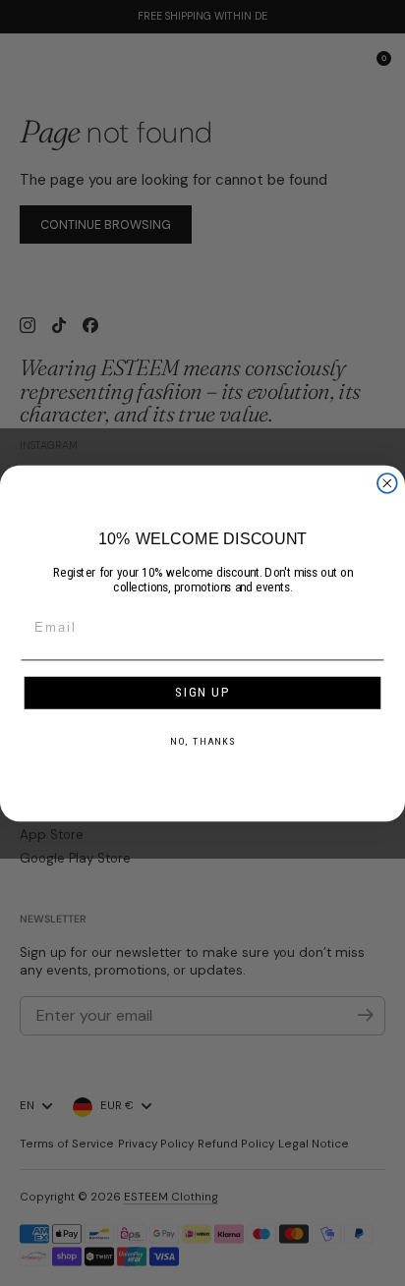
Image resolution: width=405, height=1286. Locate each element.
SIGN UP (203, 692)
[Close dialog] (387, 482)
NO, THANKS (203, 741)
